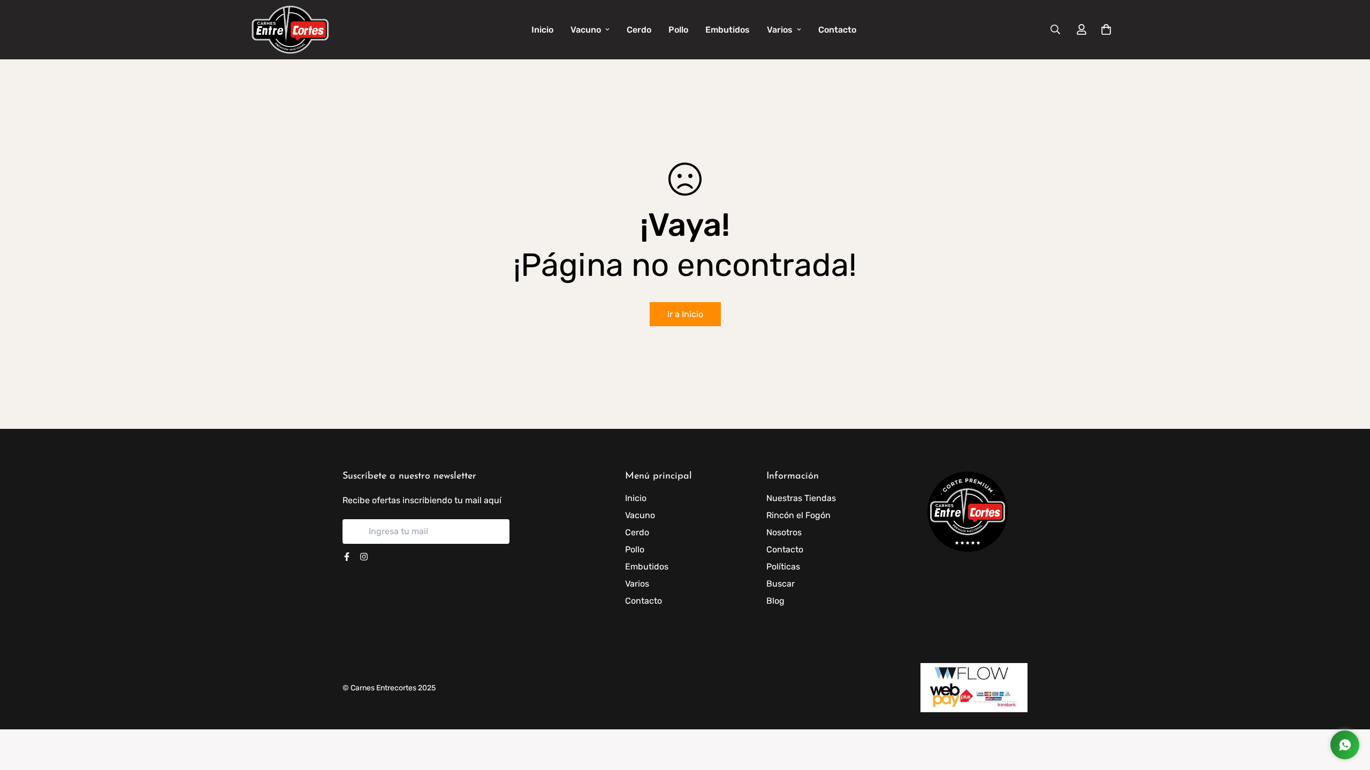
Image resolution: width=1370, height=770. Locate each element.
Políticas (783, 566)
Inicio (542, 30)
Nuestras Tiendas (801, 498)
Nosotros (784, 532)
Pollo (678, 30)
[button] (1104, 29)
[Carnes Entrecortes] (290, 29)
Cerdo (639, 30)
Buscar (780, 584)
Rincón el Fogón (798, 515)
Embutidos (727, 30)
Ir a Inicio (685, 314)
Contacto (837, 30)
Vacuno (585, 30)
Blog (775, 601)
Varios (780, 30)
